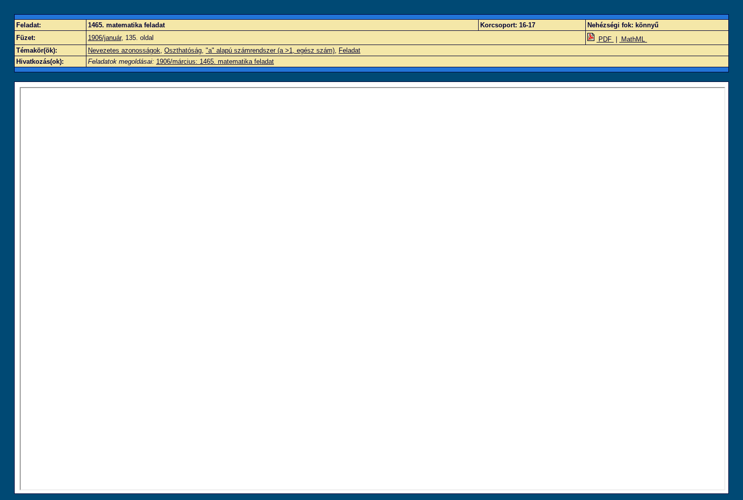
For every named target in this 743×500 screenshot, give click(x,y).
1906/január (104, 37)
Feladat (349, 50)
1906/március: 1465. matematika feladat (215, 61)
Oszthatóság (183, 50)
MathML (633, 39)
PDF (605, 39)
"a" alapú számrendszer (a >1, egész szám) (270, 50)
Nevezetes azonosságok (124, 50)
